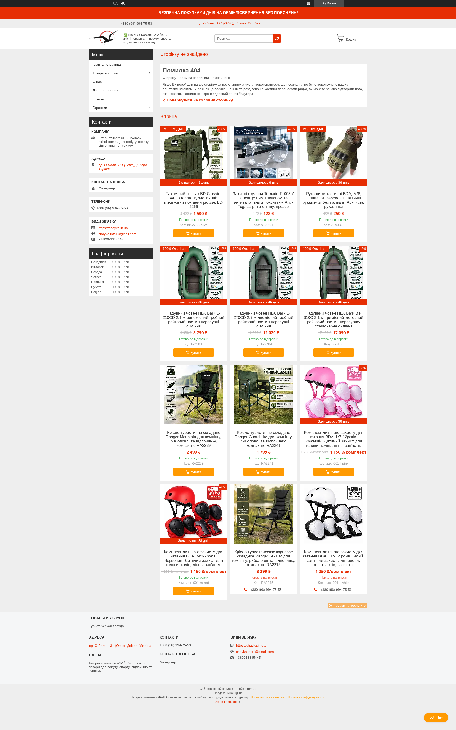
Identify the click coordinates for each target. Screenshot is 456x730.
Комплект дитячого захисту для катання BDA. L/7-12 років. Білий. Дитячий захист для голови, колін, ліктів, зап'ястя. (333, 558)
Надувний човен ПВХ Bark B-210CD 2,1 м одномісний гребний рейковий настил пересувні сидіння (193, 319)
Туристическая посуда (106, 626)
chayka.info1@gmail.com (117, 234)
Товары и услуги (105, 73)
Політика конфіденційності (306, 697)
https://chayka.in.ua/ (114, 228)
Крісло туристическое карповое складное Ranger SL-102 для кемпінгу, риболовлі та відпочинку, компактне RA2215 (263, 558)
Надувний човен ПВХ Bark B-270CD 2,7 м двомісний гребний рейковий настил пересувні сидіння (263, 319)
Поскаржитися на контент (268, 697)
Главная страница (107, 64)
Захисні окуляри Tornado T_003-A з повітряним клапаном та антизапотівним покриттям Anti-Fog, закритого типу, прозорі (263, 200)
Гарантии (100, 108)
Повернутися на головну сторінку (200, 100)
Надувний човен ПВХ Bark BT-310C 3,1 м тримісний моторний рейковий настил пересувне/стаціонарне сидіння (333, 319)
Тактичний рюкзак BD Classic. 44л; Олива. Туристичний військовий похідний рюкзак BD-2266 (194, 200)
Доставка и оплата (107, 90)
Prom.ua (250, 689)
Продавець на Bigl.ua (228, 693)
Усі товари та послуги (345, 605)
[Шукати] (277, 38)
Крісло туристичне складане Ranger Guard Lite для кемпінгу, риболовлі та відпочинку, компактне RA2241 (264, 439)
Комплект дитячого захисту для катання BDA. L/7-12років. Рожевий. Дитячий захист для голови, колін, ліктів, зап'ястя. (333, 439)
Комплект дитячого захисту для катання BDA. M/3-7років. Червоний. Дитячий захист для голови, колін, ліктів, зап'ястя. (193, 558)
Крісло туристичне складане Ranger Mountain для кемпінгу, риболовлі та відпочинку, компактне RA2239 (193, 439)
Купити (195, 233)
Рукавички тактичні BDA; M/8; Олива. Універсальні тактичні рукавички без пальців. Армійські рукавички (334, 200)
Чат (440, 718)
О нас (97, 82)
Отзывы (98, 99)
